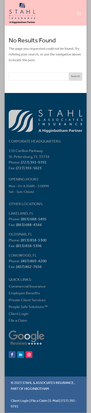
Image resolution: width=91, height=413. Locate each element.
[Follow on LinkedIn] (20, 354)
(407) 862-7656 (29, 267)
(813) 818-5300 (34, 240)
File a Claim (18, 321)
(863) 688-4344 (29, 225)
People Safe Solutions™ (28, 307)
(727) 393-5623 (29, 168)
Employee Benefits (24, 293)
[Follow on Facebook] (12, 354)
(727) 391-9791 (34, 163)
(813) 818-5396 (29, 246)
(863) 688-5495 (34, 219)
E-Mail (54, 401)
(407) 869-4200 (34, 261)
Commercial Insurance (27, 287)
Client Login (19, 314)
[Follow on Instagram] (29, 354)
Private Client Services (27, 300)
